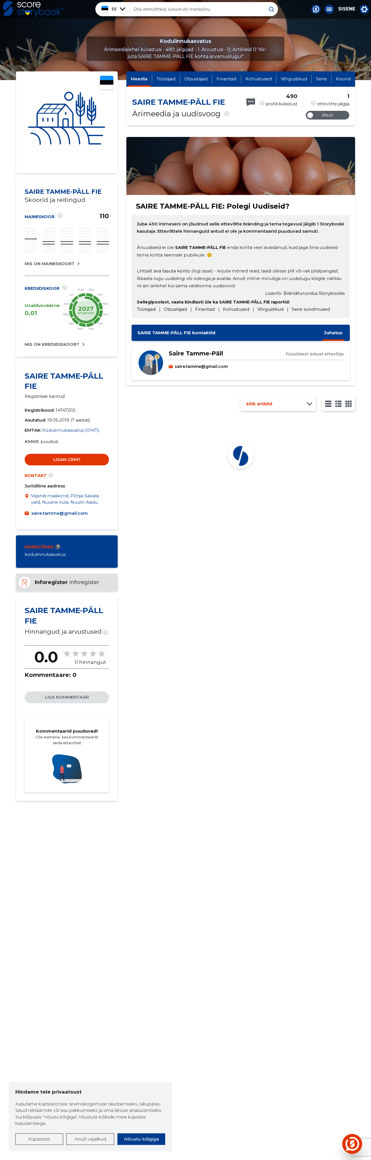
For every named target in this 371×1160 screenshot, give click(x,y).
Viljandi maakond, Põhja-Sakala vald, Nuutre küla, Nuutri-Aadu (65, 499)
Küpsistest (39, 1139)
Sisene (346, 9)
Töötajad (166, 79)
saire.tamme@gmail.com (59, 513)
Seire (321, 79)
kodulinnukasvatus (45, 554)
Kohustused (258, 79)
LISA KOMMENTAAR (67, 697)
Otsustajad (196, 79)
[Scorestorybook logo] (33, 9)
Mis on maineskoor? (49, 263)
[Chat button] (316, 9)
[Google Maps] (28, 499)
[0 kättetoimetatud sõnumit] (250, 102)
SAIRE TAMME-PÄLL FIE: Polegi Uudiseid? (212, 206)
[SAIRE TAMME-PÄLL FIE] (67, 122)
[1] (328, 403)
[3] (338, 403)
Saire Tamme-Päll (196, 353)
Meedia (139, 79)
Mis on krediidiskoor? (52, 344)
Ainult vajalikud (90, 1139)
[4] (348, 403)
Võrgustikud (294, 79)
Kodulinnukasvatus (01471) (70, 430)
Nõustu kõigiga (141, 1139)
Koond (343, 79)
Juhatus (333, 332)
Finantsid (226, 79)
